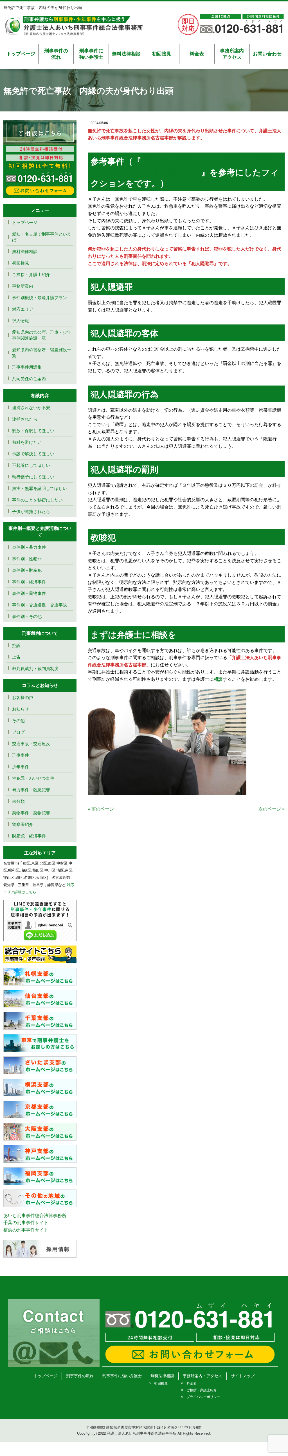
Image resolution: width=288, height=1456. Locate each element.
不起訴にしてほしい (31, 465)
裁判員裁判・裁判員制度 (35, 668)
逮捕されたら (24, 419)
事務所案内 (22, 286)
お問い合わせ (267, 53)
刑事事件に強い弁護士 (91, 54)
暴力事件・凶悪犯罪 (31, 789)
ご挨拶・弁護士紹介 (31, 274)
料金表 (197, 53)
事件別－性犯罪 (27, 558)
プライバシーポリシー (203, 1396)
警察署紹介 (22, 824)
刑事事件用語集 (27, 367)
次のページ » (271, 808)
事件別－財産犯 (27, 570)
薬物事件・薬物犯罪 (31, 813)
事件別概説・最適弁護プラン (39, 297)
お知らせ (20, 709)
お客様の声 (22, 697)
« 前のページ (101, 808)
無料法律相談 (126, 53)
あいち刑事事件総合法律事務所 (34, 1215)
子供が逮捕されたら (31, 511)
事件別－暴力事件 (29, 547)
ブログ (18, 732)
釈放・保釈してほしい (33, 430)
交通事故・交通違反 (31, 743)
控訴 (16, 645)
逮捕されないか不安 (33, 407)
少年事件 (20, 766)
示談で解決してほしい (33, 453)
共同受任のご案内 (29, 378)
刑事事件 (20, 755)
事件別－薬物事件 (29, 593)
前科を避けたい (27, 442)
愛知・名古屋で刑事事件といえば (41, 237)
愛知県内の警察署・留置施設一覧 (41, 352)
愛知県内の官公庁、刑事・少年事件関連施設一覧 (41, 335)
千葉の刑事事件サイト (25, 1222)
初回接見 (161, 53)
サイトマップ (243, 1375)
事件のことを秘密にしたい (37, 500)
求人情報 (20, 320)
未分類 (18, 801)
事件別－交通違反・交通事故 (39, 605)
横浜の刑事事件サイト (25, 1229)
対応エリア (22, 309)
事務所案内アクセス (232, 54)
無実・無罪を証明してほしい (39, 488)
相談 (218, 679)
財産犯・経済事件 (29, 836)
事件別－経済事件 (29, 581)
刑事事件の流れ (56, 54)
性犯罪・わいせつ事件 (33, 778)
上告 (16, 657)
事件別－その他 (27, 616)
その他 (18, 720)
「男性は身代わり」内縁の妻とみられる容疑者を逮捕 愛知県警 (184, 166)
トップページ (20, 53)
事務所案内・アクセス (202, 1375)
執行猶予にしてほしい (33, 477)
